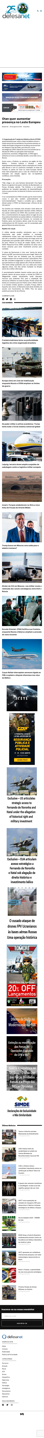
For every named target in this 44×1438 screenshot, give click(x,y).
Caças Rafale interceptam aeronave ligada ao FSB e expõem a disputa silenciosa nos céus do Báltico (21, 675)
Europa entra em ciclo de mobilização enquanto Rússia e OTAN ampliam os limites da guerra (21, 383)
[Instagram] (12, 1405)
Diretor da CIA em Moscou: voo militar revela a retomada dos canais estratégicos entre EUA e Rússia (22, 588)
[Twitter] (7, 1405)
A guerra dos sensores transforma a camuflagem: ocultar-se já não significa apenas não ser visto (30, 1185)
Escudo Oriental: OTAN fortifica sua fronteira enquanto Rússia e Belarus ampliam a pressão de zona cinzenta (22, 632)
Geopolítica (26, 126)
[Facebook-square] (3, 1405)
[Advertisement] (22, 42)
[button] (37, 10)
